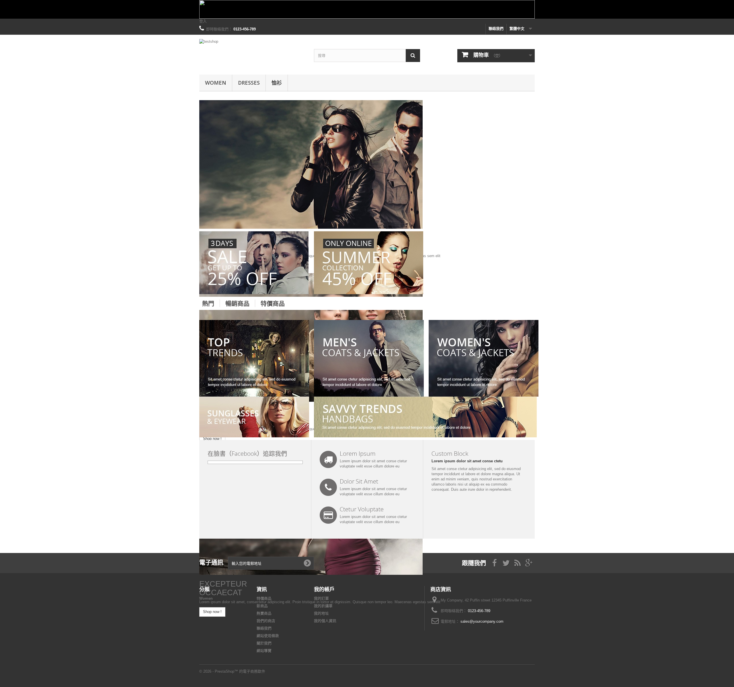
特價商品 (273, 303)
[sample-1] (311, 164)
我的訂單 (321, 598)
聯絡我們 (496, 28)
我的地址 (321, 613)
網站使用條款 (268, 636)
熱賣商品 (264, 613)
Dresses (249, 82)
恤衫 (277, 82)
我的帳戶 (324, 589)
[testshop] (252, 53)
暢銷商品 (237, 303)
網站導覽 (264, 651)
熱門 (208, 303)
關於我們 (264, 643)
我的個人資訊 (325, 621)
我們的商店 (266, 621)
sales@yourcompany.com (481, 621)
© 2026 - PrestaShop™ (219, 671)
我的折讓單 (323, 606)
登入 (203, 21)
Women (215, 82)
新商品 (262, 606)
